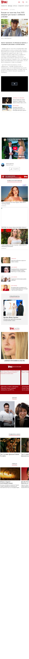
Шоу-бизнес (4, 9)
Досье (14, 397)
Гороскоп (13, 258)
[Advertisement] (14, 126)
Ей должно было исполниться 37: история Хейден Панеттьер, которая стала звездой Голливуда (19, 289)
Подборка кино (14, 434)
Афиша (14, 463)
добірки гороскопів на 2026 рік (14, 361)
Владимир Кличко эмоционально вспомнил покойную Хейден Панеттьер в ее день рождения (19, 270)
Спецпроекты (14, 296)
